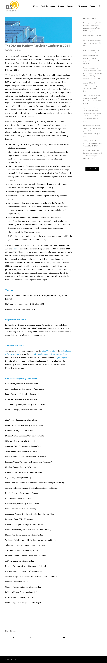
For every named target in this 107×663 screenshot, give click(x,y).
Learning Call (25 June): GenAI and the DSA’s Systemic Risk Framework (92, 85)
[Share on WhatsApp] (30, 637)
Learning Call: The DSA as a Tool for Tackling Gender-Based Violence (92, 143)
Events (19, 50)
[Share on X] (13, 637)
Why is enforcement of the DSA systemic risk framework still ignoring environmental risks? (92, 25)
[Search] (100, 6)
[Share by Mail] (64, 637)
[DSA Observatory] (12, 6)
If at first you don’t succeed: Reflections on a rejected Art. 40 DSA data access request (92, 153)
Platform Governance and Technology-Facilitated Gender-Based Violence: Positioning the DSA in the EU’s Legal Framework (92, 73)
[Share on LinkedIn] (47, 637)
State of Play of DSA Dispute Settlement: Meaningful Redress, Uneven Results (91, 98)
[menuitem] (35, 6)
